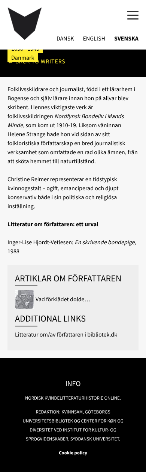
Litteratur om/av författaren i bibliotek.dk (66, 334)
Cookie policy (73, 453)
